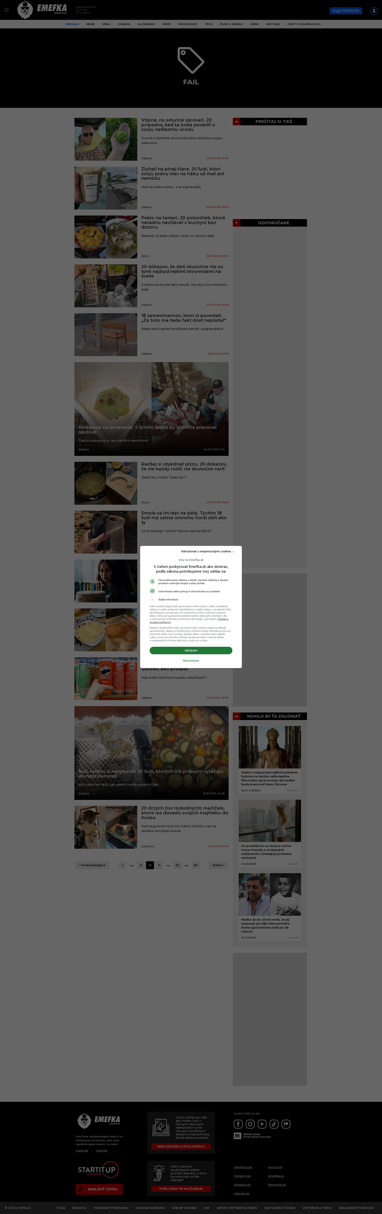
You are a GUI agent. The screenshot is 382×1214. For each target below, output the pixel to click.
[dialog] (191, 607)
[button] (191, 599)
